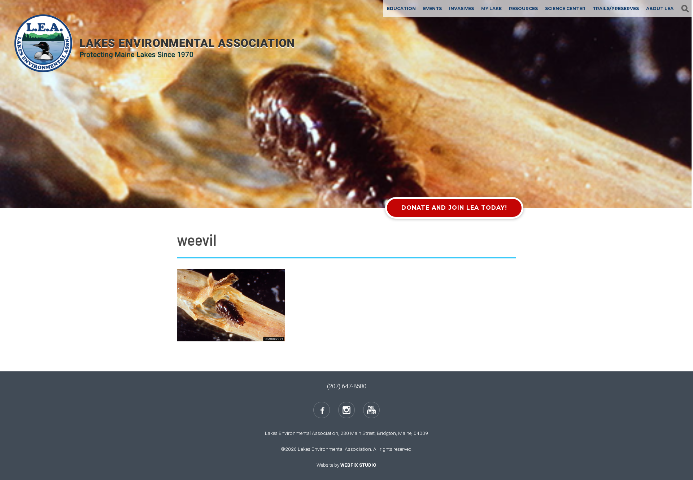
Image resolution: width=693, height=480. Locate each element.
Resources (523, 8)
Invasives (461, 8)
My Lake (491, 8)
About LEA (660, 8)
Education (401, 8)
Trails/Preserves (616, 8)
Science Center (565, 8)
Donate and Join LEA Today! (454, 207)
